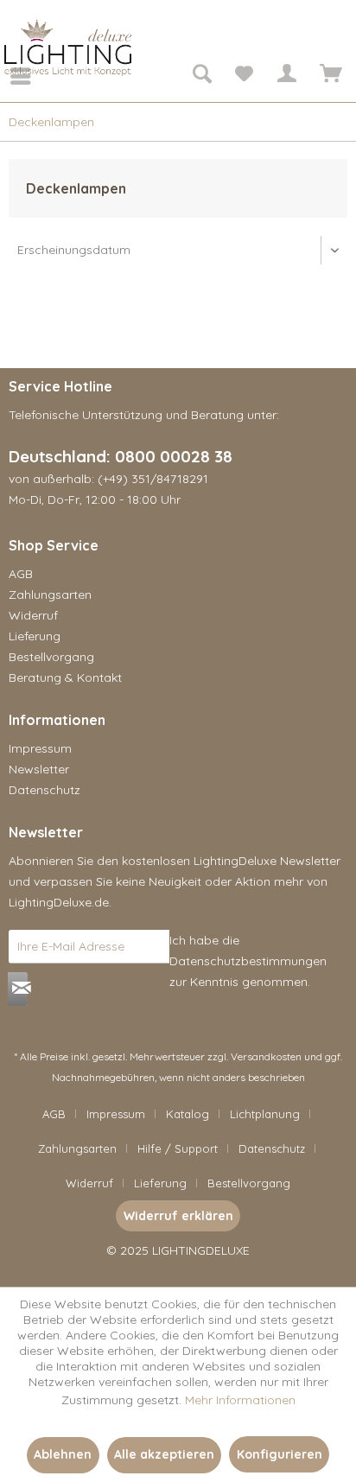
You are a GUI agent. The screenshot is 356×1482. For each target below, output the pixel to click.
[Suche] (201, 76)
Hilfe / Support (177, 1148)
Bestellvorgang (51, 657)
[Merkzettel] (243, 76)
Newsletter (39, 769)
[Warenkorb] (328, 76)
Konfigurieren (279, 1454)
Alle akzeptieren (164, 1454)
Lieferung (34, 636)
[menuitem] (8, 76)
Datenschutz (44, 790)
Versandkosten (266, 1056)
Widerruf (33, 615)
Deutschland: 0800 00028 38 (120, 456)
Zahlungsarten (50, 594)
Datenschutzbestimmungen (248, 961)
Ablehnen (63, 1454)
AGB (21, 574)
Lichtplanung (265, 1114)
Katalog (187, 1114)
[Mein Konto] (286, 76)
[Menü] (8, 76)
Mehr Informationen (240, 1400)
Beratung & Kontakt (65, 677)
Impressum (40, 748)
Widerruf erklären (178, 1216)
